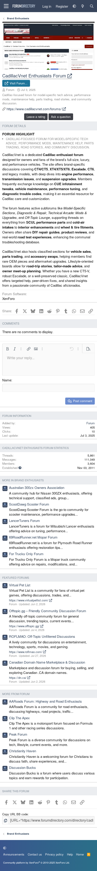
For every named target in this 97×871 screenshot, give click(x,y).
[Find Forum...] (91, 6)
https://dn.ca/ (18, 677)
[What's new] (82, 6)
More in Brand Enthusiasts (23, 480)
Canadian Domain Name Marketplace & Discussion (47, 662)
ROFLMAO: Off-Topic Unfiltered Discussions (42, 636)
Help (70, 854)
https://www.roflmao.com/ (26, 652)
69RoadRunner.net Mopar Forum (33, 537)
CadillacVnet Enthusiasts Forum (34, 75)
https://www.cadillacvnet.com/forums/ (34, 108)
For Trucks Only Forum (26, 553)
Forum (10, 90)
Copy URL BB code (15, 814)
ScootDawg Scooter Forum (29, 504)
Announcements (13, 854)
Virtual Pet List (19, 585)
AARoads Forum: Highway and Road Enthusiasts (45, 701)
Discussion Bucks (22, 767)
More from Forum (16, 694)
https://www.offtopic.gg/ (24, 626)
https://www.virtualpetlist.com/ (29, 600)
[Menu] (6, 6)
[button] (74, 6)
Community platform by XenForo (36, 862)
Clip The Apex (19, 717)
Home (80, 854)
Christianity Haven (22, 750)
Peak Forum (18, 734)
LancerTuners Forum (24, 520)
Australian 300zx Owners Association (36, 487)
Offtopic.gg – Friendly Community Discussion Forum (47, 610)
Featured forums (15, 577)
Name (6, 380)
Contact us (35, 854)
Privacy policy (54, 854)
